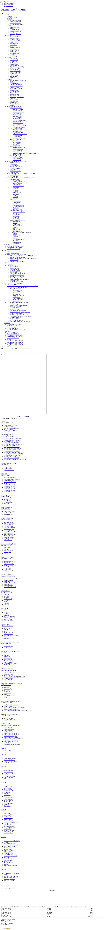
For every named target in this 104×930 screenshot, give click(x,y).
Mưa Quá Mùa (7, 801)
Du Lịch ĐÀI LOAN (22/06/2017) (12, 448)
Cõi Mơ (5, 796)
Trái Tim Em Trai (8, 619)
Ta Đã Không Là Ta (8, 770)
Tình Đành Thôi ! (8, 658)
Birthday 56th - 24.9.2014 (10, 484)
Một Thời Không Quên (9, 877)
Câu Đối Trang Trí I (8, 727)
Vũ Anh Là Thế (7, 816)
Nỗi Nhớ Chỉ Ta (7, 792)
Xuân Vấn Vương (8, 533)
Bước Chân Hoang (8, 620)
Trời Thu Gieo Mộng (9, 638)
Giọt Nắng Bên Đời (8, 803)
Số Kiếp (6, 779)
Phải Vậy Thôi (7, 861)
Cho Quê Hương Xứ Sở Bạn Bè (8, 670)
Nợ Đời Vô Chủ (7, 467)
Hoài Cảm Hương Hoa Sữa (10, 663)
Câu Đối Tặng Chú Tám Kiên (11, 741)
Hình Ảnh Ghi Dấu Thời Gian (8, 422)
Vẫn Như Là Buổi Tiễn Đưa (10, 761)
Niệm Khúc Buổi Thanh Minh (11, 578)
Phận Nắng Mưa (8, 789)
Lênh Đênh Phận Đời (9, 791)
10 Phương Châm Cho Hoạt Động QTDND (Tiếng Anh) (17, 710)
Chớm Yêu (6, 804)
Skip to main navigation (9, 3)
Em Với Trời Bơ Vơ (8, 788)
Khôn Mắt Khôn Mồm (9, 695)
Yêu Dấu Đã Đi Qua (6, 558)
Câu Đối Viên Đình (8, 731)
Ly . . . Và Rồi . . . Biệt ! (6, 592)
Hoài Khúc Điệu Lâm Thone (11, 583)
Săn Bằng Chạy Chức (9, 830)
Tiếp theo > (27, 416)
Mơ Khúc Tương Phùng (9, 660)
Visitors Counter (4, 924)
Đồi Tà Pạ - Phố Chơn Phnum (11, 635)
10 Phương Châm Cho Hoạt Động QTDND (14, 707)
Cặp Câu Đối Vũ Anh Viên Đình (12, 744)
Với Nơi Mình (7, 613)
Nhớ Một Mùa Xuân (9, 797)
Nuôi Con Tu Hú (8, 468)
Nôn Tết (6, 842)
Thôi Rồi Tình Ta (8, 819)
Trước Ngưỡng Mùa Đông (10, 534)
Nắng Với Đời (7, 750)
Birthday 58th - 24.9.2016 (10, 487)
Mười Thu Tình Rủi (8, 522)
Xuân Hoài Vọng (8, 814)
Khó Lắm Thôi (7, 693)
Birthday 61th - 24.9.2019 (10, 491)
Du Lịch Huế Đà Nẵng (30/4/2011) (12, 438)
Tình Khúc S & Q (8, 584)
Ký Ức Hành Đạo (8, 502)
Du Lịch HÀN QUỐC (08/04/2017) (12, 449)
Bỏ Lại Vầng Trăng (8, 799)
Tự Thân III (6, 597)
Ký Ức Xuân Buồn (8, 678)
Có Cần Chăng (7, 568)
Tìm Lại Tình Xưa (8, 850)
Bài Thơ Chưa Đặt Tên (9, 426)
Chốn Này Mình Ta (8, 662)
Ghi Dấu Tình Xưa (8, 853)
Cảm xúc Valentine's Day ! (10, 531)
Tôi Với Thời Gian (8, 429)
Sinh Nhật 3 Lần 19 (8, 833)
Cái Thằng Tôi (7, 569)
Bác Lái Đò (6, 566)
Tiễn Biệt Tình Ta (8, 849)
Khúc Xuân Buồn (8, 540)
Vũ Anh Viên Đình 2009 (10, 482)
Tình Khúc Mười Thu (9, 537)
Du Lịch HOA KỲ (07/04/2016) (11, 443)
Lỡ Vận (5, 697)
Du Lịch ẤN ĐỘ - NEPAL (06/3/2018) (13, 453)
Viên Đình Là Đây (8, 818)
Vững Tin (6, 553)
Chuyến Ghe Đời (8, 858)
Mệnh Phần (6, 857)
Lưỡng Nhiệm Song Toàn (10, 565)
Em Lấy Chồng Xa (8, 646)
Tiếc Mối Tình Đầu (8, 800)
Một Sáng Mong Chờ (9, 535)
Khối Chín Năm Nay (9, 570)
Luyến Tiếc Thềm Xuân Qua (11, 876)
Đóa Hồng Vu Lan (8, 831)
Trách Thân (6, 503)
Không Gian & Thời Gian (10, 719)
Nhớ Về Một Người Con (10, 672)
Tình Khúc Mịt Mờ (8, 585)
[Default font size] (15, 349)
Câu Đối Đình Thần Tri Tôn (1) (11, 733)
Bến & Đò (6, 603)
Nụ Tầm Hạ (6, 612)
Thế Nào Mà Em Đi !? (9, 843)
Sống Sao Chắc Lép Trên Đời (11, 845)
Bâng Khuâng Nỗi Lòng (6, 545)
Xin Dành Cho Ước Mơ (9, 773)
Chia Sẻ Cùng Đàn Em (6, 609)
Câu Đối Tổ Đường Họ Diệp (11, 740)
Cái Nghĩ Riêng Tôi (5, 716)
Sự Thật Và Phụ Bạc (9, 470)
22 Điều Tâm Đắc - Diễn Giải (11, 705)
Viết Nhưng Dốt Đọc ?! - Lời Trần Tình (10, 725)
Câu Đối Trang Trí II (9, 729)
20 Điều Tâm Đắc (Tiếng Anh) (11, 709)
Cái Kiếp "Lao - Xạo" (9, 823)
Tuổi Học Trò (7, 562)
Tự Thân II (6, 596)
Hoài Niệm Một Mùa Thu (10, 758)
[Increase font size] (25, 349)
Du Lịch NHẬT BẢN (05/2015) (11, 441)
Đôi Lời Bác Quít (8, 689)
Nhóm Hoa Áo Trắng (9, 564)
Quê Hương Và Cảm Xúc (7, 626)
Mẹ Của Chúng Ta (8, 632)
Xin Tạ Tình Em (8, 530)
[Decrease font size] (6, 349)
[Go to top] (7, 928)
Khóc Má (6, 630)
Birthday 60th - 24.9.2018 (10, 490)
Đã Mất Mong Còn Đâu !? (10, 846)
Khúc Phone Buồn (8, 526)
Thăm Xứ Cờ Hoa (8, 847)
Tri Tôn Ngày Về (8, 628)
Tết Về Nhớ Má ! (8, 499)
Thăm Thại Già (7, 552)
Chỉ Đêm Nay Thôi (8, 538)
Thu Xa (5, 601)
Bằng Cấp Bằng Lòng (9, 511)
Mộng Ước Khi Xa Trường (10, 865)
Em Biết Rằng (7, 795)
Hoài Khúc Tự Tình (8, 786)
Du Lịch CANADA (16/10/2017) (12, 451)
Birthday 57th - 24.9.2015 (10, 486)
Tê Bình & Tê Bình (8, 514)
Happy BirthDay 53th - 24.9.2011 (12, 480)
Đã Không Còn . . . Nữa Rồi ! (11, 430)
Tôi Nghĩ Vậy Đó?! (8, 718)
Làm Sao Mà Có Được (9, 760)
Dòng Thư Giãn (4, 464)
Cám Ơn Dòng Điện (8, 777)
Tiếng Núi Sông (7, 636)
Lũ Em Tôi (6, 615)
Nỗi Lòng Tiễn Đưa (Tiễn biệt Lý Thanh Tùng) (15, 677)
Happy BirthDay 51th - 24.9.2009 (12, 479)
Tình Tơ (6, 875)
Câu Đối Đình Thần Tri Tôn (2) (11, 734)
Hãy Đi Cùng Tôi (8, 679)
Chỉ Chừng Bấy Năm (9, 525)
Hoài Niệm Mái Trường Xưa (11, 425)
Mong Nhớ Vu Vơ (8, 863)
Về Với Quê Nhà (8, 852)
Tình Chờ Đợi (7, 793)
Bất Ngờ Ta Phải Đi (8, 772)
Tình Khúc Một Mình (9, 581)
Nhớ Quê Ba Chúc (8, 634)
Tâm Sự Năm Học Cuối (9, 659)
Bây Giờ (6, 774)
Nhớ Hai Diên (7, 548)
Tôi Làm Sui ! (7, 483)
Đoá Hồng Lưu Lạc (8, 550)
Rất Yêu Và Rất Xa (5, 652)
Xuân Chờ (6, 604)
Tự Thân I (6, 595)
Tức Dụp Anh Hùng (8, 674)
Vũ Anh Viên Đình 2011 (10, 478)
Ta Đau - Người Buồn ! (6, 643)
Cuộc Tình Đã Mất (5, 519)
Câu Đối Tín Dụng (8, 742)
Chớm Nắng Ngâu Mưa (9, 618)
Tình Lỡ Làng (7, 656)
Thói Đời (6, 694)
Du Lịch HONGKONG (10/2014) (12, 440)
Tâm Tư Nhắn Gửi (5, 509)
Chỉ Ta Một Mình (8, 647)
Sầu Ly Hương (7, 806)
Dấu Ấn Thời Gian (5, 475)
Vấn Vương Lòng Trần (9, 879)
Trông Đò (6, 864)
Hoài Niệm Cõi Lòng (6, 497)
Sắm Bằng (6, 690)
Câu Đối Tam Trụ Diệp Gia (10, 736)
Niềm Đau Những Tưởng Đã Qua (12, 841)
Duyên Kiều (7, 691)
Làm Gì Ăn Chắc (8, 513)
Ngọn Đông (6, 600)
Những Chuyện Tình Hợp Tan (8, 576)
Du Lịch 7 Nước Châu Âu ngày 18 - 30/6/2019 (15, 459)
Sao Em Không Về (8, 820)
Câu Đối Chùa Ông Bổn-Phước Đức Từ (13, 738)
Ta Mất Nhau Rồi (8, 599)
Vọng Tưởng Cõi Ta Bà (9, 827)
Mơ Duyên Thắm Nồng (9, 826)
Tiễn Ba (5, 631)
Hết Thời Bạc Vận (8, 854)
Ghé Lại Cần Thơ (8, 824)
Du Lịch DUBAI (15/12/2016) (11, 445)
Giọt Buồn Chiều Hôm (9, 527)
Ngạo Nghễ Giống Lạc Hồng (11, 822)
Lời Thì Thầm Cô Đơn (9, 762)
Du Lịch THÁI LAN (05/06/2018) (12, 455)
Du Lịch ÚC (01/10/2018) (10, 456)
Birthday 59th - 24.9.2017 (10, 488)
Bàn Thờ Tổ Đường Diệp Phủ (11, 737)
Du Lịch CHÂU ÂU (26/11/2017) (12, 452)
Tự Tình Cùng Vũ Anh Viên (10, 856)
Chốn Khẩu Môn (8, 860)
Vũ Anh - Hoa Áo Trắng (13, 9)
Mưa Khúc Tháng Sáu (9, 665)
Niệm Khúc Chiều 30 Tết (10, 587)
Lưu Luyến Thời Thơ (9, 880)
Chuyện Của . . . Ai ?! (6, 685)
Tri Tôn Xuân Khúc (8, 675)
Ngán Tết (6, 549)
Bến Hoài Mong (7, 829)
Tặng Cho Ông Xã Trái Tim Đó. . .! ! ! (13, 428)
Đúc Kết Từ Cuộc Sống (6, 702)
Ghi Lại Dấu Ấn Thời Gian (7, 436)
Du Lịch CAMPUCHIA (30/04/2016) (13, 444)
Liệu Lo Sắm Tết (8, 815)
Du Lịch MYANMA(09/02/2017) (12, 447)
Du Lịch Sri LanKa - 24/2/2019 (11, 458)
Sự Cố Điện (6, 687)
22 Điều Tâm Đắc (8, 706)
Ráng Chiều (6, 655)
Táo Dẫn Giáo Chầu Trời (10, 561)
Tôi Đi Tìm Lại (7, 500)
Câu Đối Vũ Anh (8, 730)
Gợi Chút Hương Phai (9, 529)
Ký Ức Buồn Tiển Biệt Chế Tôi (11, 873)
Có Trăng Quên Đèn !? (9, 776)
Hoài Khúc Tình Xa (8, 580)
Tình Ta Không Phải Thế (10, 523)
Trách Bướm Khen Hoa (9, 616)
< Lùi (18, 416)
